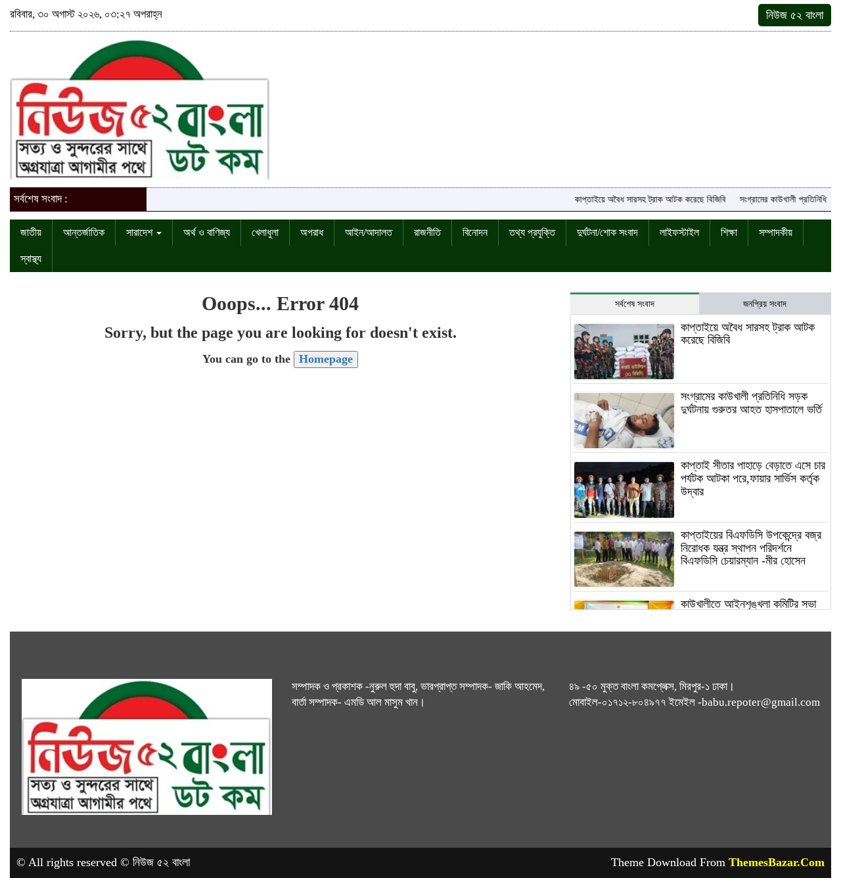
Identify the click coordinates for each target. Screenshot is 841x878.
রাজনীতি (427, 232)
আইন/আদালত (368, 232)
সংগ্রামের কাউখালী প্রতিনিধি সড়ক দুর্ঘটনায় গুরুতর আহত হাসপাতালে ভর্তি (751, 403)
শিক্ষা (729, 232)
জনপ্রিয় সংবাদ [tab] (764, 304)
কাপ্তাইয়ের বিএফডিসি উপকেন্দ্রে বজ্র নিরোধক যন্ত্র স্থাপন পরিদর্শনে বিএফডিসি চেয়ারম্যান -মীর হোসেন (751, 548)
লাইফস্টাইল (679, 232)
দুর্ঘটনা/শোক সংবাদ (607, 232)
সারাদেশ (140, 232)
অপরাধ (311, 232)
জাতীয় (30, 232)
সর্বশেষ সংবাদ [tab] (634, 304)
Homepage (326, 358)
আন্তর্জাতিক (83, 232)
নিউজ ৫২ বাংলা (794, 15)
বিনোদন (475, 232)
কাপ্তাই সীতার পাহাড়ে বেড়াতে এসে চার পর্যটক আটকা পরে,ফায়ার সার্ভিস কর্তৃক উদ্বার (753, 478)
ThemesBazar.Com (777, 862)
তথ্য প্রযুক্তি (532, 232)
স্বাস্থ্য (30, 258)
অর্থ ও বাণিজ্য (206, 232)
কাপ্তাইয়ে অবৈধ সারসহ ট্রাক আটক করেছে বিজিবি (640, 199)
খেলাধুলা (265, 232)
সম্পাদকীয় (775, 232)
